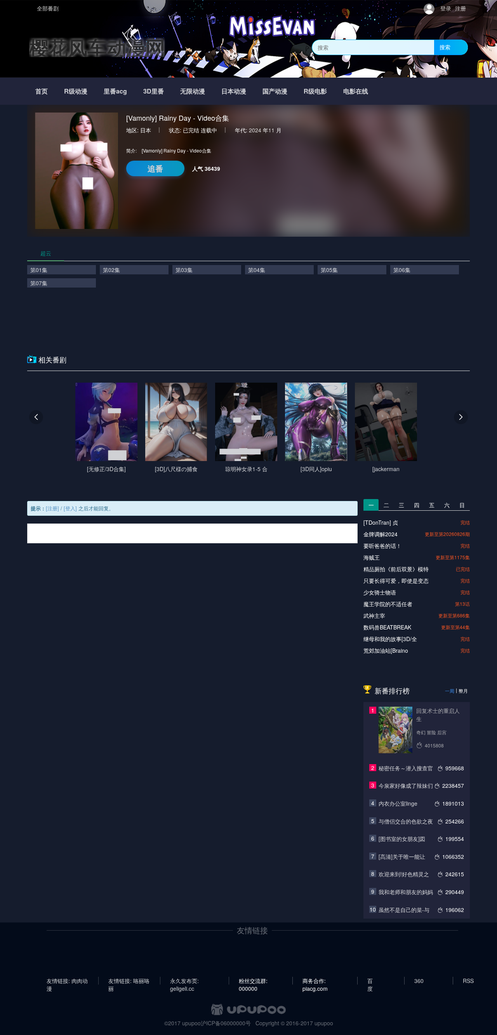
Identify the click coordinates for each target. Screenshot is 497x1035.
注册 (460, 8)
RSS (468, 981)
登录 (445, 8)
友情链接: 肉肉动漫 (67, 981)
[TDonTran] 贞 (380, 522)
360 (419, 981)
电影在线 (355, 91)
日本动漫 (233, 91)
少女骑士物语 (379, 592)
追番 (155, 168)
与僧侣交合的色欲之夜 (406, 821)
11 (271, 130)
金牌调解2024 (380, 534)
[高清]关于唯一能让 (402, 856)
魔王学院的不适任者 (387, 604)
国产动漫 (274, 91)
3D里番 (153, 91)
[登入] (70, 508)
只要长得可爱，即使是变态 (396, 580)
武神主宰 (374, 615)
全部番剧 (48, 8)
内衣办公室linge (398, 803)
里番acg (115, 91)
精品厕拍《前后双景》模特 (396, 569)
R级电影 (315, 91)
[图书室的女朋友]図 (402, 839)
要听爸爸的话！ (382, 546)
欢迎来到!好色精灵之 (404, 874)
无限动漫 (192, 91)
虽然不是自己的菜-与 (404, 910)
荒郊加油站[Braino (385, 650)
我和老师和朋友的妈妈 (406, 892)
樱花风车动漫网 (97, 47)
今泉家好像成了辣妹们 (406, 785)
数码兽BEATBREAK (387, 627)
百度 (370, 981)
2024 (255, 130)
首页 (41, 91)
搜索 (445, 47)
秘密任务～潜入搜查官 (406, 768)
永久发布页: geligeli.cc (184, 981)
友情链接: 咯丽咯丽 (128, 981)
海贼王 (371, 557)
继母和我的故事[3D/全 (390, 639)
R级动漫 (75, 91)
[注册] (52, 508)
